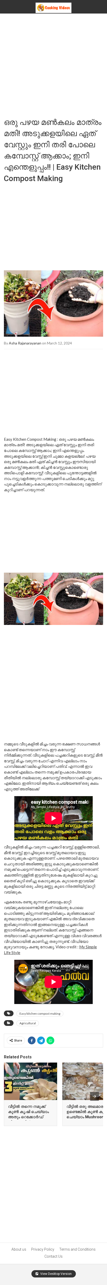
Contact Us (53, 1256)
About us (18, 1249)
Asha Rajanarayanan (25, 343)
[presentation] (94, 1096)
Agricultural (27, 1023)
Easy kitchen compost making (39, 1013)
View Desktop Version (55, 1274)
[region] (53, 225)
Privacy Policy (42, 1249)
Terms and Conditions (77, 1249)
